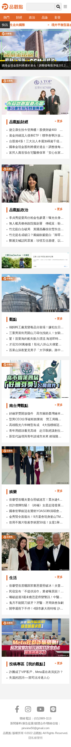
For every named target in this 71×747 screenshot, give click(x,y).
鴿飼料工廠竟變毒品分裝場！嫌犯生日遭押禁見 (36, 327)
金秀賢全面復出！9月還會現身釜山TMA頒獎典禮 (36, 516)
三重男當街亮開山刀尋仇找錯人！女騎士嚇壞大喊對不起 (36, 333)
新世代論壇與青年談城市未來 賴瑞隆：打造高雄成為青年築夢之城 (36, 436)
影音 (58, 17)
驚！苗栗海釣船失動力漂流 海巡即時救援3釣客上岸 (36, 338)
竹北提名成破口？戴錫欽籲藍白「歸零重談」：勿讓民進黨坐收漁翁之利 (36, 234)
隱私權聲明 (35, 737)
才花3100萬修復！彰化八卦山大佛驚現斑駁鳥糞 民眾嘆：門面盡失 (36, 344)
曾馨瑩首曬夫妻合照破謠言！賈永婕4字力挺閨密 (36, 499)
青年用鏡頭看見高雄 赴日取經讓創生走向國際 (36, 430)
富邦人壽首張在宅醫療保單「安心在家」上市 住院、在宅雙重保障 (36, 152)
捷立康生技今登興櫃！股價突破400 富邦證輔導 (36, 129)
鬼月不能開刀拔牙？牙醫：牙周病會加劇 (36, 602)
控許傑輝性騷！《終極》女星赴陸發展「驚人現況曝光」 (36, 505)
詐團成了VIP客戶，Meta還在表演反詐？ (36, 671)
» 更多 (59, 121)
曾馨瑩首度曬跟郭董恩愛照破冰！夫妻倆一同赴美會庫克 (36, 585)
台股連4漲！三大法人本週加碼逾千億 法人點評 (36, 141)
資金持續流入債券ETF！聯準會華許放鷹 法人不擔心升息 (36, 135)
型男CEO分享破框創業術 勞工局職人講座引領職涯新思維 (36, 419)
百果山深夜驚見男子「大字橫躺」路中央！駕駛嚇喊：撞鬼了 (36, 350)
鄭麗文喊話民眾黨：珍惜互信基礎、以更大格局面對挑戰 (36, 240)
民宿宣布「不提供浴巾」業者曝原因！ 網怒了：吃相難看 (36, 591)
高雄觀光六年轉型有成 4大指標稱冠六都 (36, 424)
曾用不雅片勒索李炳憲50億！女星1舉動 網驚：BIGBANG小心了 (36, 522)
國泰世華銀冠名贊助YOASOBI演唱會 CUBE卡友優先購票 (36, 511)
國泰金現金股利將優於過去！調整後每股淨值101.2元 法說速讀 (36, 146)
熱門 (6, 17)
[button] (66, 50)
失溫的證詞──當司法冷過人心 (29, 677)
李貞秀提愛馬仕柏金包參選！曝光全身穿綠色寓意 (36, 217)
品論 (45, 17)
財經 (19, 17)
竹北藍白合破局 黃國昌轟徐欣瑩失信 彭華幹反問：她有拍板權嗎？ (36, 229)
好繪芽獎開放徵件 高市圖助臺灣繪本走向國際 (36, 413)
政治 (32, 17)
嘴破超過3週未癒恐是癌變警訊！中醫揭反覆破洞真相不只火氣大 (36, 597)
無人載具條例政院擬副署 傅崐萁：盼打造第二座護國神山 (36, 223)
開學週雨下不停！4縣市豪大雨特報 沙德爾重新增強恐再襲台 (36, 608)
